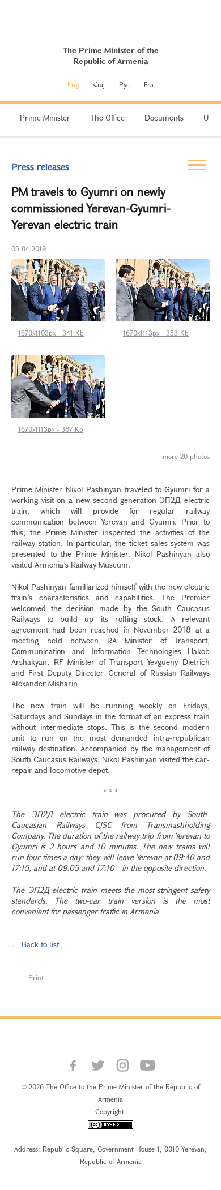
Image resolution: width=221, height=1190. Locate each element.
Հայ (99, 84)
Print (36, 977)
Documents (164, 117)
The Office (107, 117)
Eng (73, 84)
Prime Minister (45, 117)
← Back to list (35, 944)
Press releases (40, 166)
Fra (149, 84)
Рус (124, 84)
